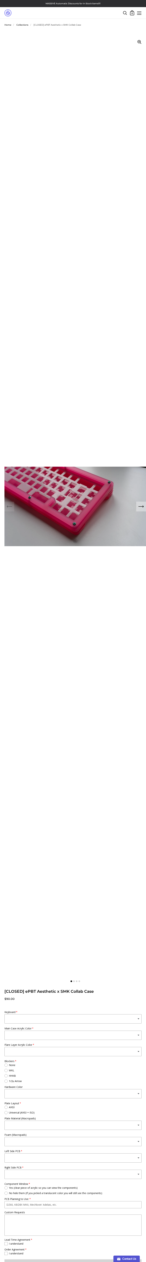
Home (7, 24)
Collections (22, 24)
